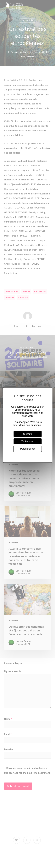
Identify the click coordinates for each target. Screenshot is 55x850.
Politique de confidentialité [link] (27, 454)
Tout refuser (27, 441)
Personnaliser (27, 448)
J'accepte (27, 434)
